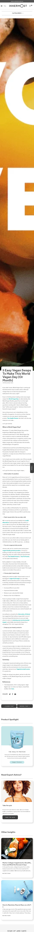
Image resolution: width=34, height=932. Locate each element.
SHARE (5, 694)
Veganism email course (23, 669)
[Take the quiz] (17, 791)
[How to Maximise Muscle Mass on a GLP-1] (17, 890)
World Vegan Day (14, 399)
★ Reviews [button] (32, 468)
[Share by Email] (15, 694)
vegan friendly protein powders (11, 550)
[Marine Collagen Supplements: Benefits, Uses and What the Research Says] (17, 848)
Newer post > (25, 706)
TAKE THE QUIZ (10, 817)
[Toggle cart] (30, 6)
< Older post (9, 706)
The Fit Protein (25, 556)
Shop (5, 6)
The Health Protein (12, 418)
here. (12, 689)
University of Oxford (24, 614)
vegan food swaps (14, 578)
